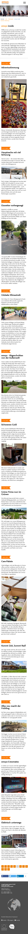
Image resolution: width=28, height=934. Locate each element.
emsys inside (17, 19)
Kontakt (3, 916)
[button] (5, 876)
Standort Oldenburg (5, 20)
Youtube (18, 920)
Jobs (6, 19)
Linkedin (5, 920)
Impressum (15, 916)
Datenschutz (8, 916)
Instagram (11, 920)
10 (5, 869)
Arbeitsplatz (10, 19)
